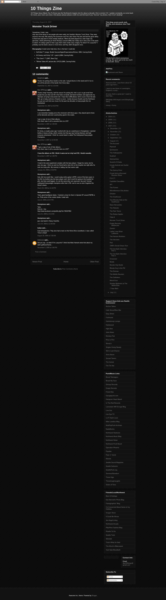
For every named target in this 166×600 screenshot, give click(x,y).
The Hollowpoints (116, 153)
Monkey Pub (110, 336)
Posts (111, 577)
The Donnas (114, 271)
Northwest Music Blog (113, 436)
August (113, 141)
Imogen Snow (111, 513)
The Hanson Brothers (117, 236)
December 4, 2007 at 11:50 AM (47, 140)
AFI (111, 184)
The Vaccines (114, 239)
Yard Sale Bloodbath (113, 550)
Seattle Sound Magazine (114, 462)
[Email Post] (37, 68)
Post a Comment (40, 252)
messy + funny (111, 105)
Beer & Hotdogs (111, 496)
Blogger (94, 595)
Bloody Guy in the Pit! (117, 268)
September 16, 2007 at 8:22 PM (47, 106)
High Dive (109, 329)
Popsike (108, 451)
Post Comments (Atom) (70, 269)
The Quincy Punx (116, 170)
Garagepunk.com (112, 396)
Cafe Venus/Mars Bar (113, 310)
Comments (113, 580)
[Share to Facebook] (47, 68)
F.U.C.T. (112, 178)
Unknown (40, 240)
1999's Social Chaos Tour (119, 246)
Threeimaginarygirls (113, 481)
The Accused (114, 143)
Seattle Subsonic (112, 466)
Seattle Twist (110, 535)
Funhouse (109, 317)
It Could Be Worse (112, 516)
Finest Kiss (110, 392)
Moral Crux (114, 280)
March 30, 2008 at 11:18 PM (46, 188)
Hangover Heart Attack (114, 399)
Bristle (112, 262)
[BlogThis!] (43, 68)
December (114, 128)
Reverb (108, 459)
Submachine (114, 159)
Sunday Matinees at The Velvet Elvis (118, 284)
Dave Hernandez (116, 205)
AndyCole (40, 78)
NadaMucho (110, 429)
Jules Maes (110, 332)
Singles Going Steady (113, 347)
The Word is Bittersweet (114, 546)
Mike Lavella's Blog (112, 421)
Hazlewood (110, 325)
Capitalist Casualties (117, 181)
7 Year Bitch (114, 288)
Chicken (113, 194)
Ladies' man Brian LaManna (116, 232)
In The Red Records (113, 403)
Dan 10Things (42, 90)
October (113, 135)
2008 (110, 123)
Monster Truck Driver (117, 220)
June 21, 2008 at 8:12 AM (45, 214)
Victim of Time (111, 485)
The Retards (114, 208)
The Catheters (115, 277)
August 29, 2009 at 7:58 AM (46, 236)
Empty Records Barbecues (115, 224)
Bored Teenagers (112, 377)
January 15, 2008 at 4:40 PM (46, 170)
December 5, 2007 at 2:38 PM (47, 156)
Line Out (109, 410)
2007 (110, 126)
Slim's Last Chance (112, 351)
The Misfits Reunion (117, 274)
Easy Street (110, 314)
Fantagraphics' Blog (113, 503)
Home (66, 262)
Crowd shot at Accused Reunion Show (118, 174)
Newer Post (37, 262)
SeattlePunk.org (111, 470)
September (114, 138)
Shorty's (109, 343)
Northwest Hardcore (113, 433)
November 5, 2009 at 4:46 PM (47, 247)
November (114, 132)
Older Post (94, 262)
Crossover (113, 259)
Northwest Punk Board (114, 444)
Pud (111, 243)
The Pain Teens (115, 211)
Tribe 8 (112, 217)
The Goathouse (115, 197)
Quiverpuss (114, 150)
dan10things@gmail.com (128, 564)
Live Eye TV (110, 414)
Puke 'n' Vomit (111, 455)
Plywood (113, 147)
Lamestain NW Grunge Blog (116, 407)
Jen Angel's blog (111, 520)
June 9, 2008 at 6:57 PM (45, 200)
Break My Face (111, 381)
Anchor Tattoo (111, 306)
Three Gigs (110, 477)
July (111, 292)
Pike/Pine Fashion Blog (114, 527)
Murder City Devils (116, 265)
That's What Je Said (113, 542)
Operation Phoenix (112, 447)
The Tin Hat (110, 366)
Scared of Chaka (116, 162)
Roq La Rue (110, 340)
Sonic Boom (110, 354)
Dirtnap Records (111, 384)
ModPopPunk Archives (114, 425)
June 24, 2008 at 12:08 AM (46, 224)
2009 (110, 120)
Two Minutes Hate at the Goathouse (118, 201)
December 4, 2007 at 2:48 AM (47, 124)
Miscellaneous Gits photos (119, 190)
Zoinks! (112, 228)
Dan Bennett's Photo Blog (115, 500)
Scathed (113, 156)
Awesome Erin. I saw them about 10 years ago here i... (119, 84)
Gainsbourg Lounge (113, 321)
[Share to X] (45, 68)
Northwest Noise (112, 440)
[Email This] (41, 68)
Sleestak (109, 539)
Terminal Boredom (112, 473)
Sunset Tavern (111, 358)
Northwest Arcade (112, 524)
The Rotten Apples (116, 214)
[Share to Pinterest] (50, 68)
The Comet (110, 362)
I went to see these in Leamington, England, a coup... (118, 89)
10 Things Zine (46, 8)
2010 (110, 116)
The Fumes (114, 187)
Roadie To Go (111, 531)
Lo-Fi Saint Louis (112, 418)
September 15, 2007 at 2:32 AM (47, 86)
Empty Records (111, 388)
